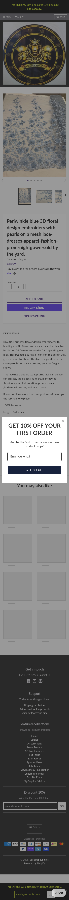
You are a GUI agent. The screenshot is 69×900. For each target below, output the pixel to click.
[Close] (63, 421)
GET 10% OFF (34, 470)
